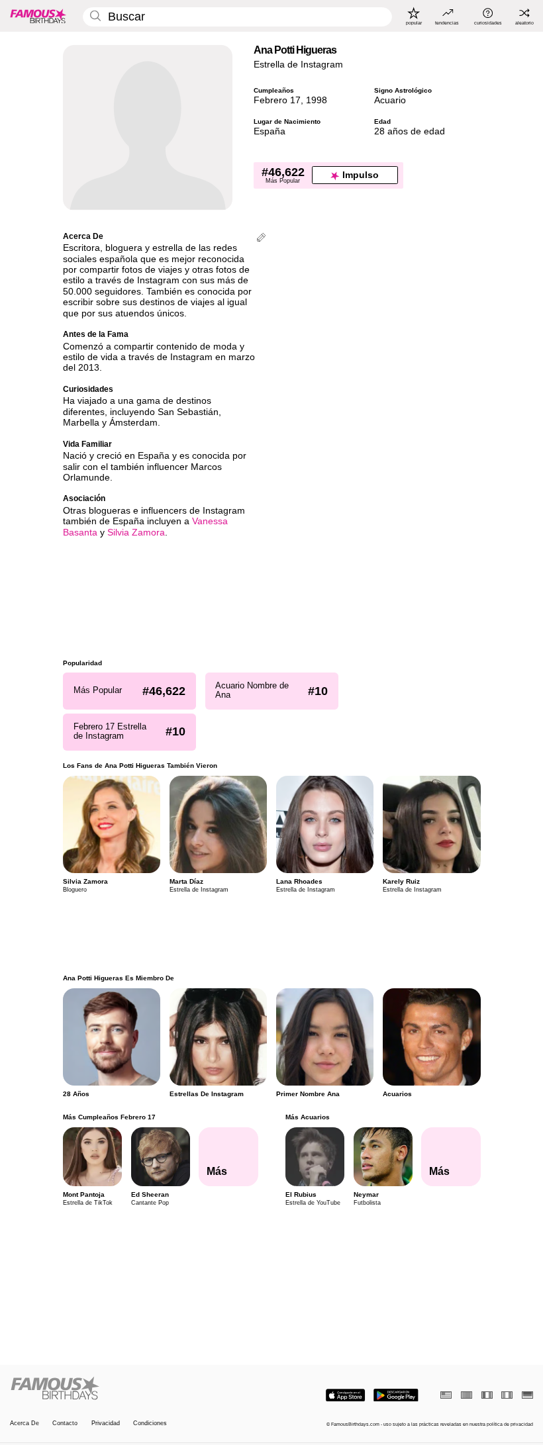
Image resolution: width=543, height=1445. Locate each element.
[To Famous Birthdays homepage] (38, 15)
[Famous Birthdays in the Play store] (396, 1395)
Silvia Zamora (136, 532)
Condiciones (150, 1423)
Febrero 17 (277, 100)
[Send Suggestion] (261, 239)
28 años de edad (409, 131)
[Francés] (487, 1395)
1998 (316, 100)
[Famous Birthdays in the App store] (345, 1395)
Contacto (64, 1423)
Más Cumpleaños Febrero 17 (109, 1117)
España (269, 131)
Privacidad (105, 1423)
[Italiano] (507, 1395)
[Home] (138, 1388)
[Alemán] (527, 1395)
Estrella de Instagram (298, 65)
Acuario (390, 100)
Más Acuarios (307, 1117)
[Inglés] (446, 1395)
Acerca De (24, 1423)
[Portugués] (466, 1395)
